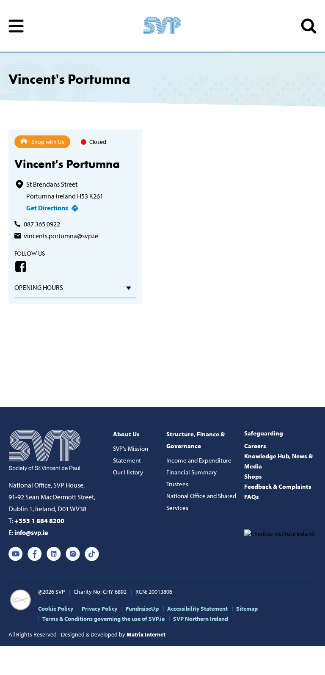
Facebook (20, 266)
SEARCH (309, 26)
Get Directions (47, 208)
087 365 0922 (42, 224)
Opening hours (38, 287)
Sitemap (247, 608)
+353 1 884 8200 (39, 520)
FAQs (251, 497)
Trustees (177, 484)
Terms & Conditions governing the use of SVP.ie (103, 619)
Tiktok (92, 554)
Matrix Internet (146, 634)
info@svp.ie (31, 532)
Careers (255, 446)
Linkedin (54, 554)
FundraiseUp (142, 608)
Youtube (15, 554)
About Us (126, 434)
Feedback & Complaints (277, 486)
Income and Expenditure (198, 460)
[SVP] (45, 448)
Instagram (73, 554)
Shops (253, 476)
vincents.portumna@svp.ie (61, 235)
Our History (128, 472)
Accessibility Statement (197, 608)
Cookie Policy (55, 608)
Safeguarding (263, 433)
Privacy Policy (99, 608)
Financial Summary (191, 472)
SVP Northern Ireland (200, 619)
